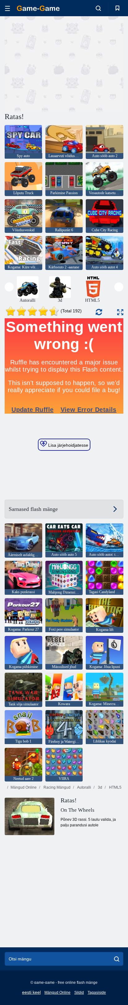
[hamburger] (7, 8)
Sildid (79, 992)
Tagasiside (97, 992)
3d (99, 787)
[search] (116, 959)
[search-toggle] (98, 8)
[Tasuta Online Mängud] (38, 8)
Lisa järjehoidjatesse (67, 445)
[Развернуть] (120, 312)
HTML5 (114, 787)
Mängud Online (24, 787)
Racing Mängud (57, 787)
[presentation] (9, 286)
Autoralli (83, 787)
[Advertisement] (57, 63)
